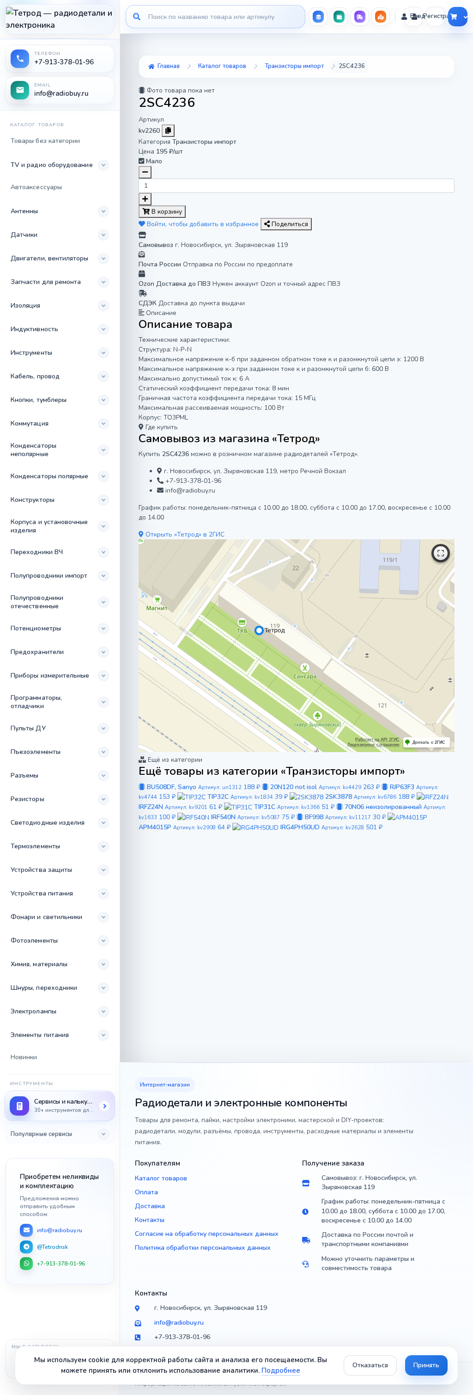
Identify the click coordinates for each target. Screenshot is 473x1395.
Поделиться (289, 224)
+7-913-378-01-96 (61, 1263)
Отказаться (370, 1365)
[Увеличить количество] (145, 199)
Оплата (146, 1192)
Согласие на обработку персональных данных (207, 1233)
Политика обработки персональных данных (203, 1247)
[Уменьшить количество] (145, 172)
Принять (426, 1365)
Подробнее (280, 1370)
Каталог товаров (161, 1178)
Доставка (150, 1206)
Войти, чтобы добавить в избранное (203, 224)
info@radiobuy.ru (59, 1230)
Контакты (149, 1220)
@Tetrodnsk (52, 1247)
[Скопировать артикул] (168, 130)
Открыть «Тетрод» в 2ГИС (184, 534)
